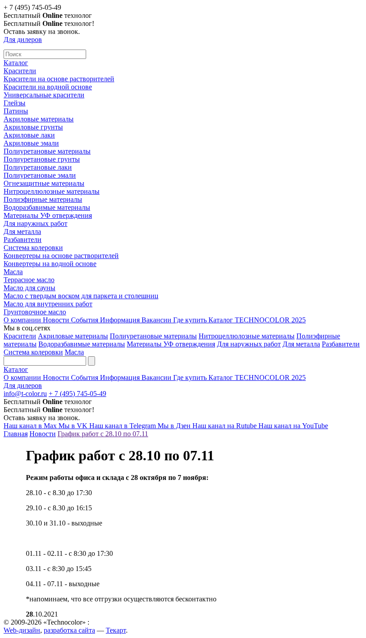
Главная (16, 434)
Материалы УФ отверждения (48, 215)
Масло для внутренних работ (48, 304)
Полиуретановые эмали (40, 175)
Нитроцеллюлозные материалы (52, 191)
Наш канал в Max (31, 426)
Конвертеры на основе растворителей (61, 255)
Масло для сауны (29, 288)
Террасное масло (29, 280)
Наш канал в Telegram (123, 426)
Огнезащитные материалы (44, 183)
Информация (120, 320)
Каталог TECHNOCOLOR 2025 (257, 320)
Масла (13, 271)
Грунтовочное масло (35, 312)
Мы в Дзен (175, 426)
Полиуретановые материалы (47, 151)
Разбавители (23, 239)
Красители (20, 71)
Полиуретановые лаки (38, 167)
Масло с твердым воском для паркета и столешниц (81, 296)
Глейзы (14, 103)
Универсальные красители (44, 95)
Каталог (16, 63)
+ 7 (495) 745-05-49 (77, 393)
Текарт (116, 630)
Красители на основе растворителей (59, 79)
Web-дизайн (22, 630)
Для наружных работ (35, 223)
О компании (23, 320)
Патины (16, 111)
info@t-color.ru (25, 393)
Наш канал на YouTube (293, 426)
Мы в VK (73, 426)
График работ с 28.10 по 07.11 (103, 434)
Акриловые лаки (29, 135)
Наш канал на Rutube (225, 426)
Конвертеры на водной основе (50, 263)
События (85, 320)
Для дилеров (23, 39)
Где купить (190, 320)
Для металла (22, 231)
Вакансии (157, 320)
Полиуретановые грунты (42, 159)
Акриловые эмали (31, 143)
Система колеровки (33, 247)
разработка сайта (69, 630)
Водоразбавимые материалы (47, 207)
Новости (57, 320)
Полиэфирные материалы (43, 199)
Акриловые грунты (33, 127)
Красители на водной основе (48, 87)
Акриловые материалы (39, 119)
